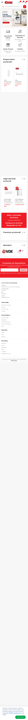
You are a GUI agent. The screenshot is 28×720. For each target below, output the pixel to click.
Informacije (5, 326)
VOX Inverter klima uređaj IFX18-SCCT (7, 200)
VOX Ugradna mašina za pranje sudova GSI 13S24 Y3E (19, 251)
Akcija (2, 356)
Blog (2, 350)
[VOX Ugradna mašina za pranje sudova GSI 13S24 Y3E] (19, 244)
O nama (3, 335)
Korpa (2, 373)
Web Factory (14, 384)
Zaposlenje (3, 343)
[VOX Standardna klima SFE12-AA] (19, 73)
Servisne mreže (4, 333)
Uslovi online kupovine (6, 348)
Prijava (3, 369)
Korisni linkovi (5, 339)
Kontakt (3, 331)
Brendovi (3, 360)
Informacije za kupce (6, 329)
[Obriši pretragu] (21, 6)
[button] (2, 2)
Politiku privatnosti (14, 713)
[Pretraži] (24, 6)
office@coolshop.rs (5, 321)
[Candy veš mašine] (14, 17)
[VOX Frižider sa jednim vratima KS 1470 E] (19, 192)
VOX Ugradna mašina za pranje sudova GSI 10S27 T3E (8, 251)
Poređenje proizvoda (6, 377)
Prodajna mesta (5, 341)
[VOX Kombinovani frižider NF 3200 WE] (8, 73)
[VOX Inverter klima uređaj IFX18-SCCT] (8, 192)
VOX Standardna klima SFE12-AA (19, 81)
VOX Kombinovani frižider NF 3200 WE (8, 81)
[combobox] (14, 6)
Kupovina (4, 354)
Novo (2, 358)
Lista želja (3, 375)
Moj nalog (4, 365)
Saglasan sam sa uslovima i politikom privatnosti (15, 297)
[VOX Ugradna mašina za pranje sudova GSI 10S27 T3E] (8, 244)
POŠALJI (23, 294)
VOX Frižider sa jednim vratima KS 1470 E (19, 200)
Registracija (4, 371)
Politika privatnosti (5, 345)
